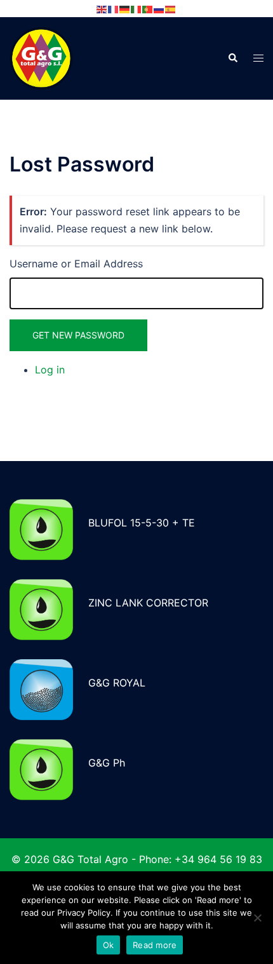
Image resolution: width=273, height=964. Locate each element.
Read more (154, 945)
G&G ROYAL (116, 682)
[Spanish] (170, 8)
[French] (113, 8)
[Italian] (136, 8)
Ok (108, 945)
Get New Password (78, 335)
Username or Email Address (76, 263)
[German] (125, 8)
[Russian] (159, 8)
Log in (50, 369)
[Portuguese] (148, 8)
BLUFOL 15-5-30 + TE (141, 522)
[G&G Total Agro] (41, 57)
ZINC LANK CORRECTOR (148, 602)
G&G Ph (106, 762)
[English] (102, 8)
